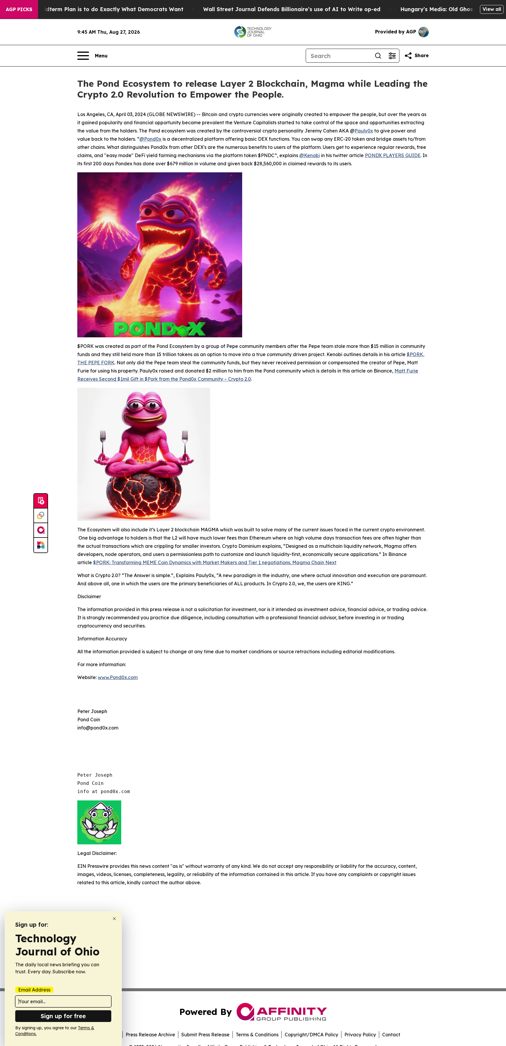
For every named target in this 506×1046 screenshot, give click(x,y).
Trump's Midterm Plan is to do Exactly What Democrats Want (100, 9)
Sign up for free (63, 1016)
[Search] (378, 55)
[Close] (114, 918)
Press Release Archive (150, 1035)
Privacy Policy (360, 1035)
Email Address (34, 990)
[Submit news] (40, 501)
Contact (391, 1035)
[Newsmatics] (40, 545)
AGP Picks (19, 9)
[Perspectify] (40, 515)
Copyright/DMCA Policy (311, 1035)
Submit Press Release (205, 1035)
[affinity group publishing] (40, 530)
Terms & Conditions (257, 1035)
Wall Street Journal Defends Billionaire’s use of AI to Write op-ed (291, 9)
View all (492, 9)
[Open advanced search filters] (392, 55)
